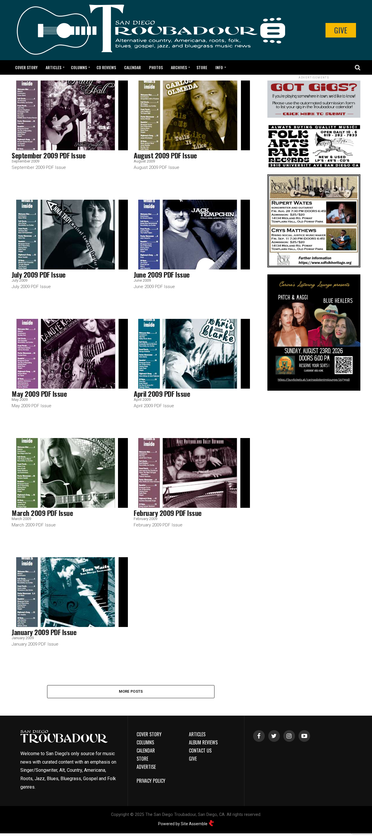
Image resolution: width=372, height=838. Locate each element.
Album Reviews (203, 742)
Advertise (146, 766)
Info (219, 67)
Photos (156, 67)
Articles (53, 67)
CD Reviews (106, 67)
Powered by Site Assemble (183, 823)
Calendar (132, 67)
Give (340, 30)
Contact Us (200, 750)
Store (201, 67)
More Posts (131, 691)
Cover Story (26, 67)
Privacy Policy (151, 780)
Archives (179, 67)
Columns (79, 67)
